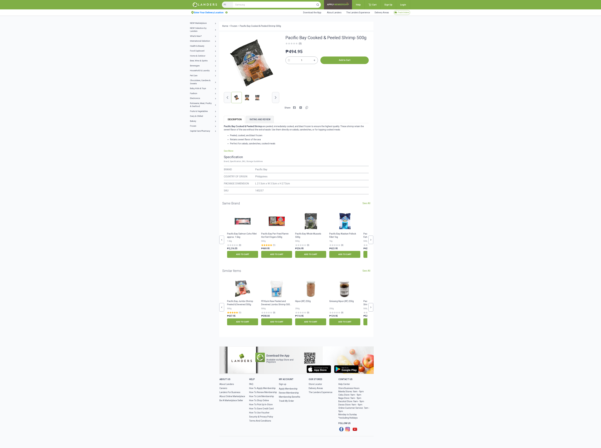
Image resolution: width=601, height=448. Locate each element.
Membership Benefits (289, 397)
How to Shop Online (259, 400)
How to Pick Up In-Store (261, 404)
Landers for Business (229, 392)
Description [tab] (235, 119)
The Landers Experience (320, 392)
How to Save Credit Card (261, 408)
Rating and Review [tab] (260, 119)
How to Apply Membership (262, 388)
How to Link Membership (261, 396)
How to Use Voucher (259, 412)
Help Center (344, 384)
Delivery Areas (316, 388)
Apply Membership (288, 388)
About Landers (226, 384)
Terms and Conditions (260, 421)
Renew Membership (289, 392)
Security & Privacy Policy (261, 416)
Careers (223, 388)
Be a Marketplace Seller (231, 400)
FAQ (251, 384)
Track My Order (286, 401)
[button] (317, 4)
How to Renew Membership (263, 392)
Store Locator (315, 384)
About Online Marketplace (232, 396)
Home (225, 26)
